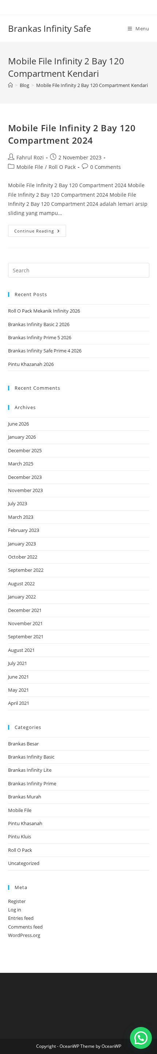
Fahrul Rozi (30, 157)
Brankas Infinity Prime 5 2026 (39, 337)
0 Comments (105, 166)
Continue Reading (40, 232)
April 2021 (18, 703)
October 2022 (22, 557)
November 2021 (25, 623)
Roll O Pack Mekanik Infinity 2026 (44, 310)
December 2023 (25, 477)
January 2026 (22, 437)
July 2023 (17, 503)
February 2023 (23, 530)
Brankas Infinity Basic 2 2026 (38, 324)
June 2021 (18, 676)
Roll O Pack (62, 166)
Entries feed (21, 918)
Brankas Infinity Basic (31, 756)
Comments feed (25, 926)
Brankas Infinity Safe (49, 28)
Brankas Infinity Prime (32, 783)
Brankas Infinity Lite (29, 770)
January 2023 (22, 543)
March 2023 (20, 517)
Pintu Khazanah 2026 (31, 364)
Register (17, 901)
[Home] (10, 85)
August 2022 (21, 583)
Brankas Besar (23, 743)
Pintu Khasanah (25, 823)
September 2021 (25, 636)
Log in (14, 909)
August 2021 (21, 650)
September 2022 (25, 570)
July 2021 (17, 663)
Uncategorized (23, 863)
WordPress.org (24, 935)
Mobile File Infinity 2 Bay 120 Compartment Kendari (92, 85)
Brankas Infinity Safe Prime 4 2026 (44, 350)
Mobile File (29, 166)
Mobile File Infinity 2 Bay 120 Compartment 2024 (72, 134)
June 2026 (18, 423)
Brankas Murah (24, 796)
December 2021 (25, 610)
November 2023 (25, 490)
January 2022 (22, 596)
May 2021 (18, 690)
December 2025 (25, 450)
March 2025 (20, 463)
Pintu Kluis (19, 836)
